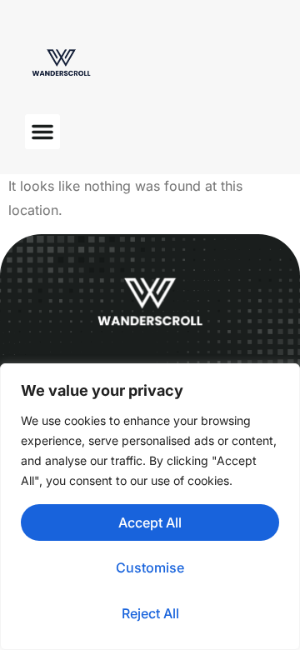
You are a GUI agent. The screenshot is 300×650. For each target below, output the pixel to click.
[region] (150, 506)
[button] (42, 131)
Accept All (150, 522)
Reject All (150, 613)
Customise (150, 567)
